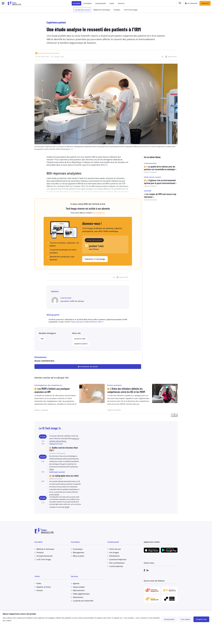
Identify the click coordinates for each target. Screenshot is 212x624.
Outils (111, 3)
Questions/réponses (117, 559)
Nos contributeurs (117, 563)
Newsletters (78, 597)
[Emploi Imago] (152, 598)
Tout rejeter (185, 619)
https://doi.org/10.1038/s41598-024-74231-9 (87, 322)
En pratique (77, 549)
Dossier (39, 590)
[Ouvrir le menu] (3, 3)
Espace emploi (79, 587)
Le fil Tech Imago (130, 10)
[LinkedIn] (148, 570)
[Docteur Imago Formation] (169, 598)
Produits (117, 10)
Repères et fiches (43, 587)
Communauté (100, 3)
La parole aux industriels (83, 600)
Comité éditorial (116, 566)
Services (121, 3)
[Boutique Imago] (169, 590)
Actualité (76, 3)
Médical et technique (101, 10)
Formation (88, 3)
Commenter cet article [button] (89, 366)
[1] (106, 165)
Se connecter (99, 212)
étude (51, 469)
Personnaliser (169, 619)
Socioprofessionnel (82, 10)
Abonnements (79, 590)
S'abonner (205, 3)
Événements (114, 556)
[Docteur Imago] (152, 590)
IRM (42, 339)
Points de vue (115, 549)
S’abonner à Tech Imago (95, 259)
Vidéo (38, 583)
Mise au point (78, 556)
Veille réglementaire (81, 594)
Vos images (114, 552)
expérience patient (81, 344)
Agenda (76, 583)
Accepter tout (201, 619)
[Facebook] (144, 570)
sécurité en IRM (79, 339)
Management (78, 552)
